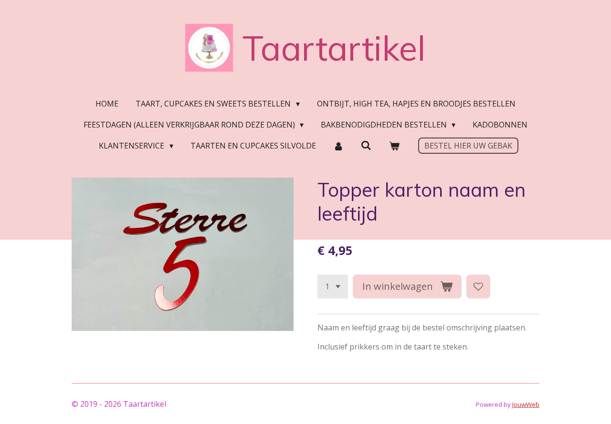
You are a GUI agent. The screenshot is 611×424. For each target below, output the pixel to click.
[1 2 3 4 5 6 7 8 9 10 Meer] (332, 286)
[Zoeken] (366, 145)
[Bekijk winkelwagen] (393, 146)
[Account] (338, 146)
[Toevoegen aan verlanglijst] (478, 286)
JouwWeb (525, 404)
